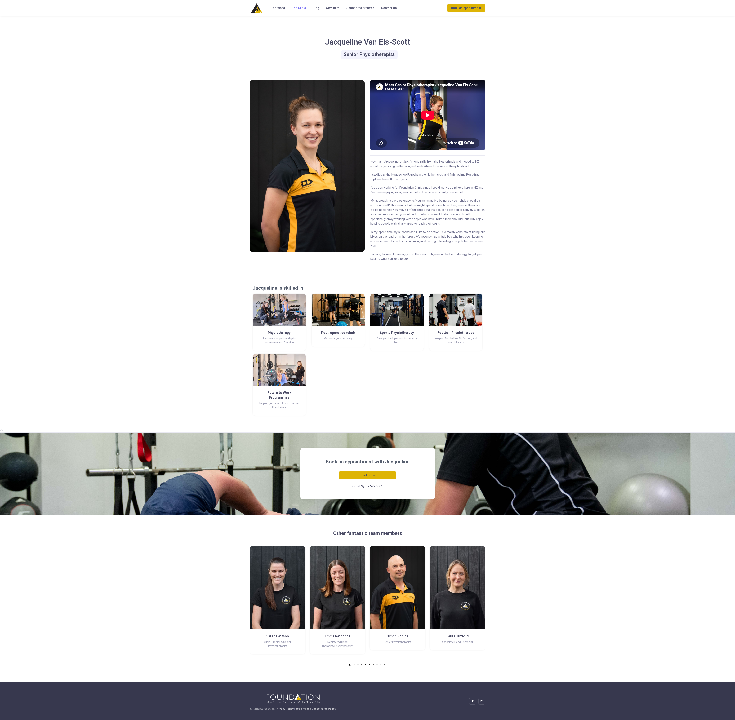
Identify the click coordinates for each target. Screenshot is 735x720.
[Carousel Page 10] (385, 665)
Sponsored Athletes (360, 8)
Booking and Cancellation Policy (315, 708)
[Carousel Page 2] (354, 665)
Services (279, 8)
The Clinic (299, 8)
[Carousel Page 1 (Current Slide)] (350, 665)
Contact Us (389, 8)
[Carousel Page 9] (381, 665)
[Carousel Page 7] (373, 665)
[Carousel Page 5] (365, 665)
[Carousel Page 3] (358, 665)
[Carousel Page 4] (362, 665)
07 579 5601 (374, 486)
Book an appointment (466, 8)
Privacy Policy (285, 708)
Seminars (333, 8)
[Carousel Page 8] (377, 665)
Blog (316, 8)
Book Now (367, 475)
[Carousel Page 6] (369, 665)
